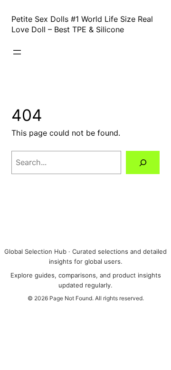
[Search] (143, 162)
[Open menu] (17, 52)
